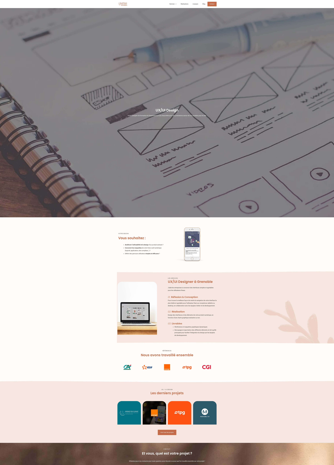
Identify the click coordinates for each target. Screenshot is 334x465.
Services (172, 4)
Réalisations (184, 4)
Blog (203, 4)
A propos (195, 4)
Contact (212, 4)
